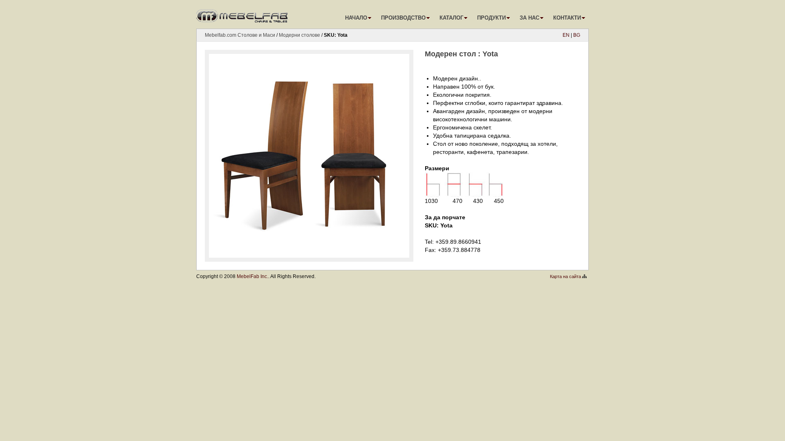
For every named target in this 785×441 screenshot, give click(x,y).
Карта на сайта (565, 276)
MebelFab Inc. (252, 276)
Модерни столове (299, 35)
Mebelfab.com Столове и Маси (240, 35)
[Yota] (311, 252)
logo (243, 14)
